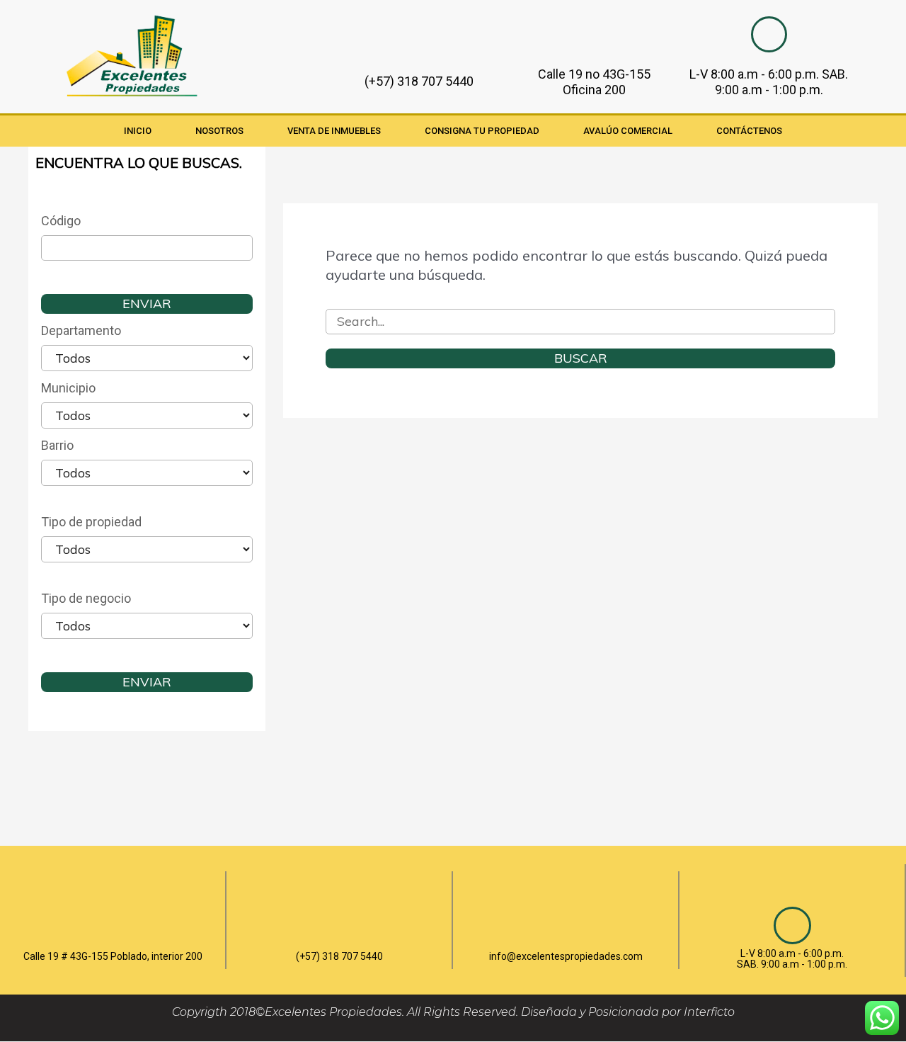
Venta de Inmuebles (334, 130)
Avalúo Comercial (627, 130)
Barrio (57, 445)
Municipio (68, 387)
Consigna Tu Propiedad (482, 130)
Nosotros (219, 130)
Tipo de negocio (86, 598)
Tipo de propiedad (91, 521)
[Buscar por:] (580, 320)
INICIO (137, 130)
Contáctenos (749, 130)
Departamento (81, 330)
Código (61, 220)
